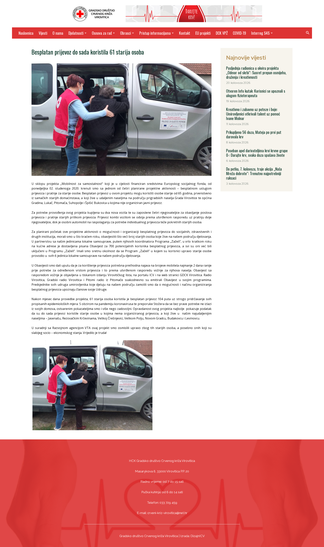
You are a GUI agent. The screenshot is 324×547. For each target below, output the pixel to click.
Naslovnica (26, 33)
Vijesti (43, 33)
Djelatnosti (75, 33)
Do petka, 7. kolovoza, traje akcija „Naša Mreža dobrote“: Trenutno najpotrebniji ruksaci (254, 173)
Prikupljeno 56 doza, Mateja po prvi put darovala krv (253, 134)
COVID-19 (239, 33)
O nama (57, 33)
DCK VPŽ (222, 33)
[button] (307, 33)
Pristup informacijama (155, 33)
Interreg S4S (260, 33)
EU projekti (203, 33)
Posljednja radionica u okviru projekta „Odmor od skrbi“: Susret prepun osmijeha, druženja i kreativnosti (256, 72)
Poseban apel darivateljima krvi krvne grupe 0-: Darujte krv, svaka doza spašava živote (257, 153)
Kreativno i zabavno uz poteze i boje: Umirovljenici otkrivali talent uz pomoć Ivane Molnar (253, 113)
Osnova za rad (102, 33)
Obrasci (125, 33)
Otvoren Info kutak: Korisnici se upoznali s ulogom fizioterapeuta (255, 93)
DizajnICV (197, 536)
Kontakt (184, 33)
